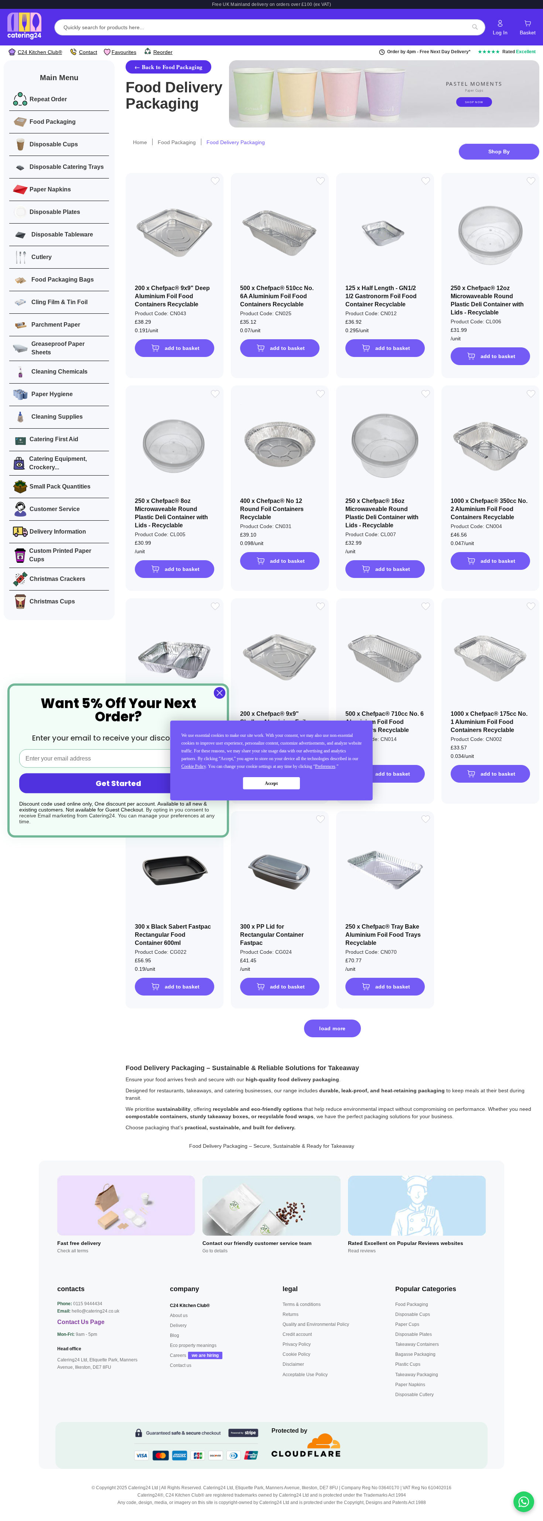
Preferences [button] (325, 766)
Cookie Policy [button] (193, 766)
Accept (271, 783)
